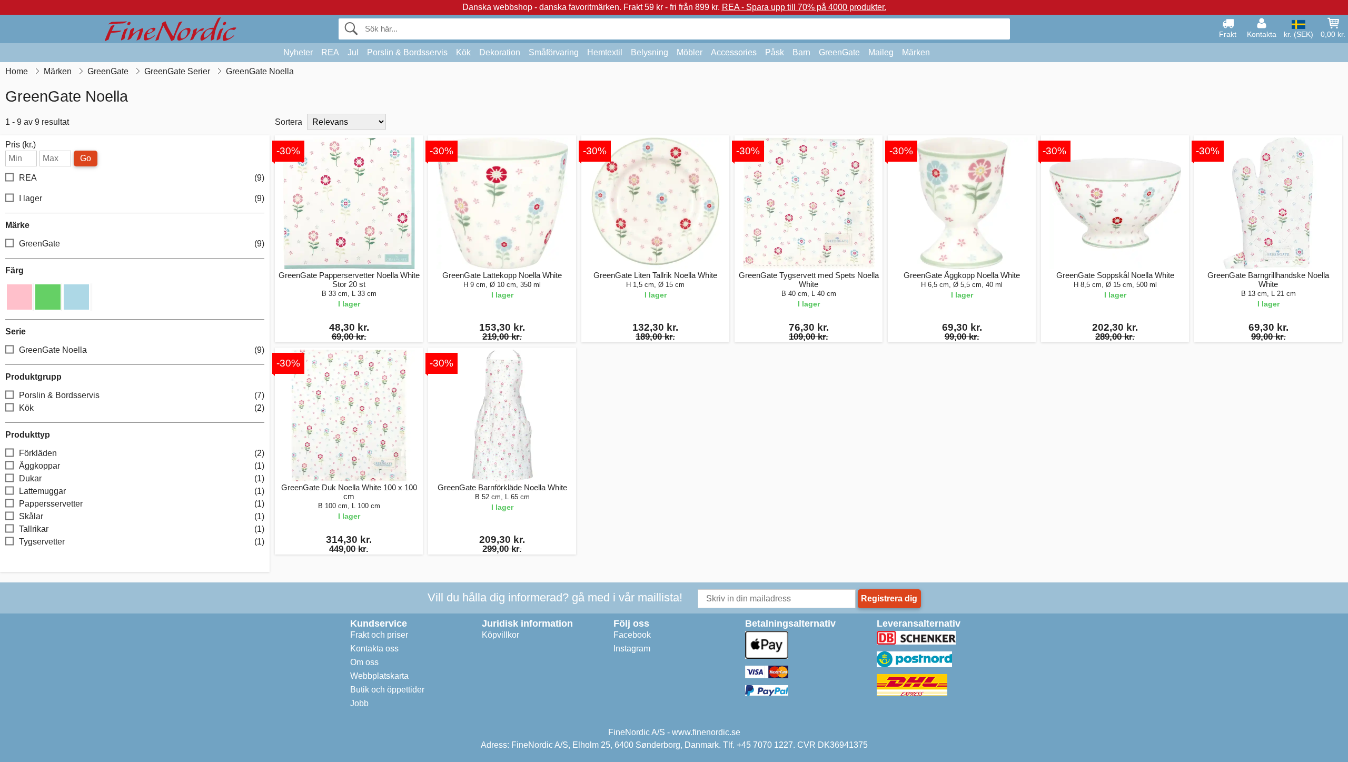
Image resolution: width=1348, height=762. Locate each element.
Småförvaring (554, 52)
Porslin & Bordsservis (407, 52)
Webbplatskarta (379, 675)
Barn (801, 52)
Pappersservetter (141, 503)
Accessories (734, 52)
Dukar (141, 478)
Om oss (364, 662)
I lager (141, 198)
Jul (353, 52)
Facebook (632, 634)
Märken (916, 52)
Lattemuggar (141, 491)
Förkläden (141, 453)
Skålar (141, 516)
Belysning (649, 52)
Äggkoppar (141, 465)
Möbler (689, 52)
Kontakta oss (374, 648)
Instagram (631, 648)
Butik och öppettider (387, 689)
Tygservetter (141, 541)
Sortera (288, 121)
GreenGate (839, 52)
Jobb (359, 703)
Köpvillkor (500, 634)
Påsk (774, 52)
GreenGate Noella (141, 349)
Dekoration (499, 52)
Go (85, 158)
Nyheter (298, 52)
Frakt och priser (379, 634)
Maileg (881, 52)
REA (330, 52)
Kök (463, 52)
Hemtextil (604, 52)
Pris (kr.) (20, 145)
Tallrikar (141, 529)
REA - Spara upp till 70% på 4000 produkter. (804, 7)
